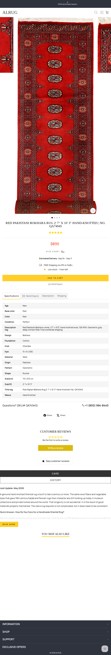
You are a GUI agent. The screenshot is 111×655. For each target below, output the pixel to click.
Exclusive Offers (14, 647)
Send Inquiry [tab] (32, 295)
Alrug (9, 12)
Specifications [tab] (11, 295)
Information (11, 624)
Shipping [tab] (61, 295)
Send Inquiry (57, 284)
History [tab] (55, 480)
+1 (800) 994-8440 (96, 405)
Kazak (31, 498)
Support (8, 639)
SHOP (6, 631)
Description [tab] (48, 295)
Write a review (55, 448)
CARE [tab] (55, 473)
